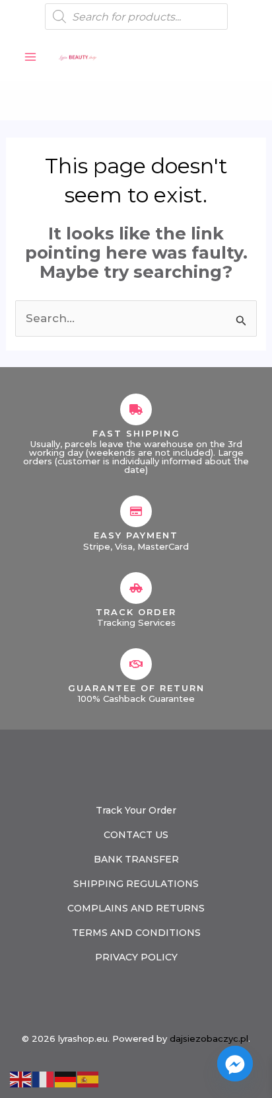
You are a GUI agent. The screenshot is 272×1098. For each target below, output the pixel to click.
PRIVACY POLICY (136, 957)
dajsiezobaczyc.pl (209, 1038)
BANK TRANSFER (136, 859)
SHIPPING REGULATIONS (136, 884)
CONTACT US (136, 835)
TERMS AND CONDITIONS (136, 933)
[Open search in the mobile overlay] (136, 16)
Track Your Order (136, 810)
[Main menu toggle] (30, 56)
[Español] (88, 1078)
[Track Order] (136, 588)
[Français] (43, 1078)
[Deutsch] (66, 1078)
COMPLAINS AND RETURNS (136, 908)
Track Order (136, 612)
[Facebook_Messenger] (235, 1063)
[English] (21, 1078)
